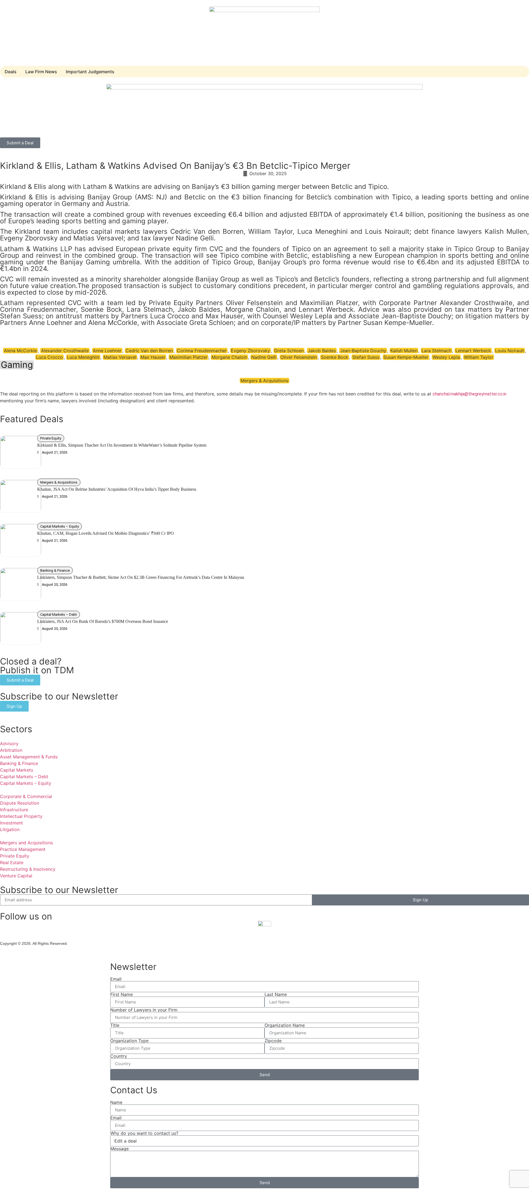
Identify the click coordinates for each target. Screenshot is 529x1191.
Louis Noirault (509, 350)
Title (114, 1025)
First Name (121, 994)
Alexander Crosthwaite (65, 350)
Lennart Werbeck (473, 350)
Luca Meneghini (83, 357)
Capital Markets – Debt (58, 614)
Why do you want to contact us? (144, 1133)
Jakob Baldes (322, 350)
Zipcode (273, 1040)
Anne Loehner (107, 350)
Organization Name (284, 1025)
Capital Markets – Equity (59, 526)
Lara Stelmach (436, 350)
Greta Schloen (289, 350)
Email (116, 979)
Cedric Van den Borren (149, 350)
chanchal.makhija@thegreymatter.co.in (469, 394)
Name (116, 1102)
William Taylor (478, 357)
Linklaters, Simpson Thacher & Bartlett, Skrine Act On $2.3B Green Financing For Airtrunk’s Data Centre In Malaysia (141, 577)
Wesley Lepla (446, 357)
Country (118, 1056)
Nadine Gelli (263, 357)
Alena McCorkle (20, 350)
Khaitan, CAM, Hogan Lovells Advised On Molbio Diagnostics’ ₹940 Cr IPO (105, 533)
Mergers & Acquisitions (264, 380)
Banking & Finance (55, 570)
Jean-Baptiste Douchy (363, 350)
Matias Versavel (120, 357)
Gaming (17, 364)
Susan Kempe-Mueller (406, 357)
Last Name (275, 994)
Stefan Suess (365, 357)
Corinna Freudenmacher (202, 350)
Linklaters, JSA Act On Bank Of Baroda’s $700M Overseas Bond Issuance (102, 621)
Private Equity (50, 438)
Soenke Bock (334, 357)
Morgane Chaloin (229, 357)
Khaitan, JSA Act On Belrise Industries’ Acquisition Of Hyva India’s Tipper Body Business (116, 489)
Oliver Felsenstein (298, 357)
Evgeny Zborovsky (250, 350)
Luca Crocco (49, 357)
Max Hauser (153, 357)
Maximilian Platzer (188, 357)
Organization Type (129, 1040)
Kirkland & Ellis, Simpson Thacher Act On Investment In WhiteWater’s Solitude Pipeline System (121, 445)
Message (119, 1148)
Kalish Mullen (403, 350)
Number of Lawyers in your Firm (143, 1010)
